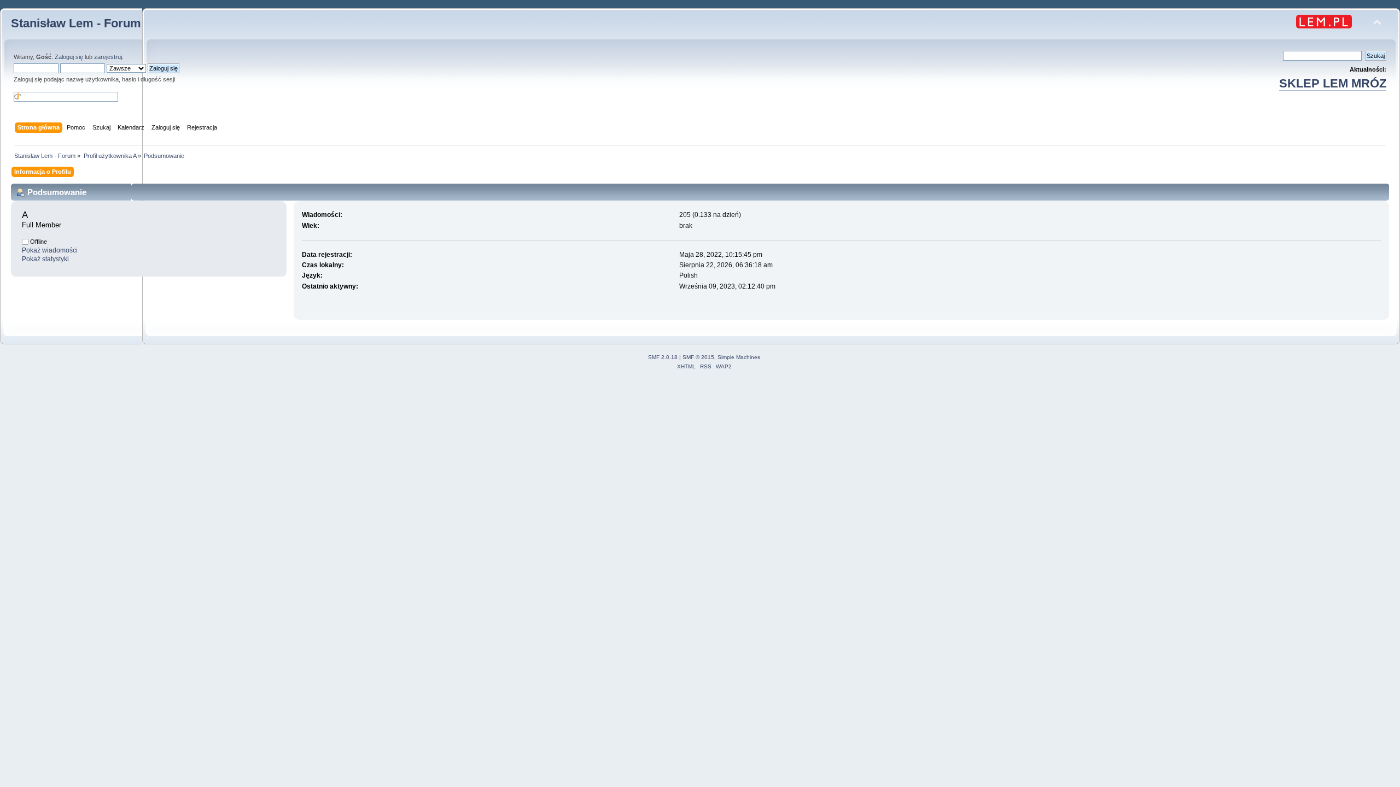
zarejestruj (108, 57)
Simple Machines (739, 357)
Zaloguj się (69, 57)
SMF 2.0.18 (663, 357)
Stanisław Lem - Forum (76, 23)
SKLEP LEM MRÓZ (1332, 83)
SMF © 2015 (698, 357)
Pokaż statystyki (45, 259)
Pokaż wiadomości (50, 250)
